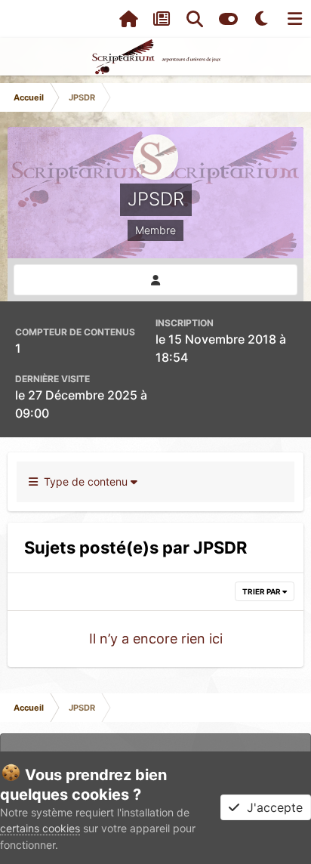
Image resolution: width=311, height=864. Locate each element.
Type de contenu (84, 481)
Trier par (262, 591)
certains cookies (40, 828)
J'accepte (271, 807)
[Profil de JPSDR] (155, 280)
